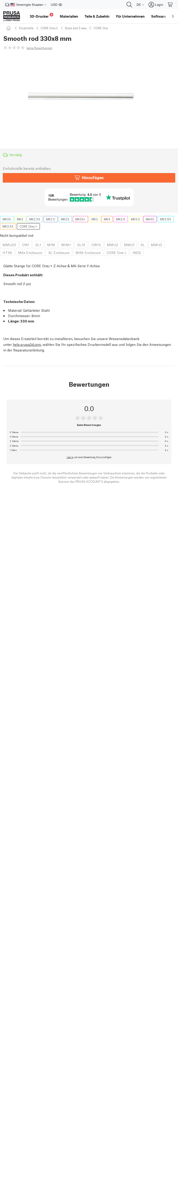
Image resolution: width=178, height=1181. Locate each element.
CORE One (101, 28)
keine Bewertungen (39, 48)
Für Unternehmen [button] (130, 16)
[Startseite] (9, 28)
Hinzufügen (93, 177)
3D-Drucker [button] (41, 15)
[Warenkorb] (170, 5)
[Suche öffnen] (129, 5)
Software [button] (158, 16)
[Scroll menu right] (173, 16)
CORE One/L (49, 28)
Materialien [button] (69, 16)
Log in (70, 457)
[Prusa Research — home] (11, 16)
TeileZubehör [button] (97, 16)
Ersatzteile (26, 28)
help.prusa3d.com (27, 344)
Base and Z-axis (76, 28)
